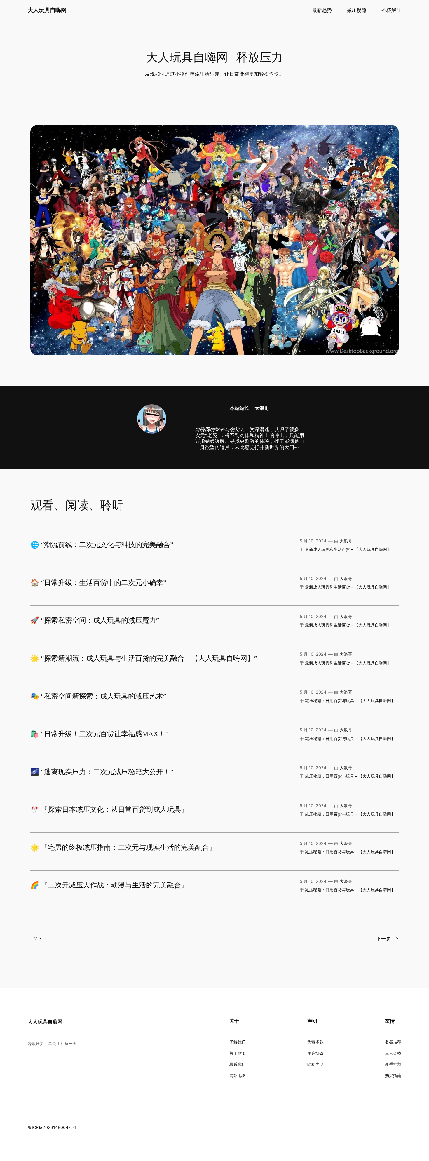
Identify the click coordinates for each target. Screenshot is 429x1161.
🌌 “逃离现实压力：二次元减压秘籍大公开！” (101, 772)
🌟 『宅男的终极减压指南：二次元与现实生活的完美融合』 (123, 847)
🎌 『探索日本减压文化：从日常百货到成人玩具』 (109, 809)
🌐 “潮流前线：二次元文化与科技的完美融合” (101, 545)
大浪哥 (346, 540)
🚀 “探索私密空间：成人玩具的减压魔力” (94, 620)
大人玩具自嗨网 (47, 9)
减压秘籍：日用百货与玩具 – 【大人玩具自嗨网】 (350, 700)
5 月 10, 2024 (313, 540)
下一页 (387, 938)
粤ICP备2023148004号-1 (52, 1127)
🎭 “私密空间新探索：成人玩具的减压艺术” (98, 696)
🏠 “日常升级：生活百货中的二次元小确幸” (98, 582)
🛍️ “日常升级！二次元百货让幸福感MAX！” (99, 734)
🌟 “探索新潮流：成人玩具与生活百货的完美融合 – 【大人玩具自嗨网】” (143, 658)
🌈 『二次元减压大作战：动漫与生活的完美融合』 (109, 885)
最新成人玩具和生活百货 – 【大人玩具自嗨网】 (348, 549)
